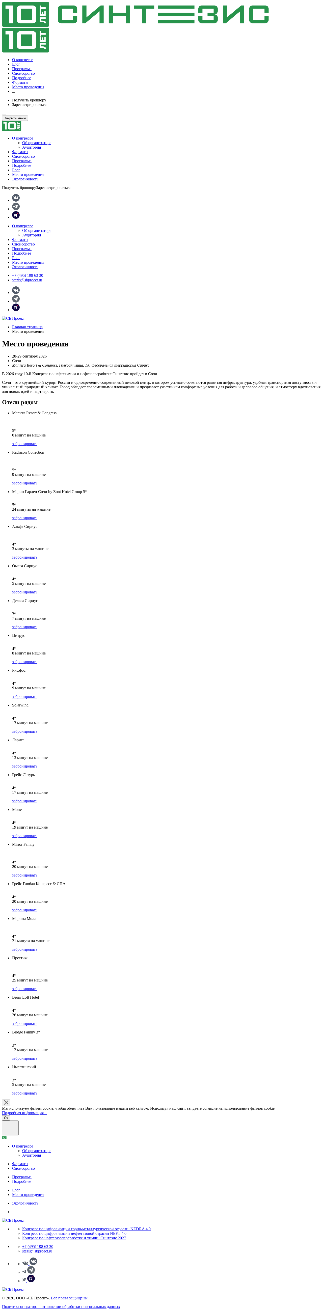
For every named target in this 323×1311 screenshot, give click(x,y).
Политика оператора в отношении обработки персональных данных (61, 1306)
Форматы (20, 82)
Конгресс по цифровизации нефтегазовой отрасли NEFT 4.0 (74, 1233)
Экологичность (25, 179)
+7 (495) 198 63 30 (27, 275)
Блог (16, 64)
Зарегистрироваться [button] (29, 104)
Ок (6, 1118)
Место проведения (28, 87)
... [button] (13, 91)
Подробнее (21, 78)
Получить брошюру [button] (29, 100)
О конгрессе (22, 60)
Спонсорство (23, 73)
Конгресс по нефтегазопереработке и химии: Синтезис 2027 (74, 1238)
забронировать (24, 444)
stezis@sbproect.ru (27, 280)
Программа (22, 69)
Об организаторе (36, 143)
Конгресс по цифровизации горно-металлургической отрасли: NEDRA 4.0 (86, 1229)
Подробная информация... (24, 1113)
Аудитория (31, 147)
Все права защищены (69, 1298)
